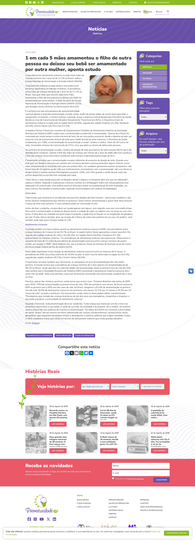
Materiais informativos (150, 85)
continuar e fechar (176, 533)
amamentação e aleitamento (39, 335)
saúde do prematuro (84, 335)
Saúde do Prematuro (91, 12)
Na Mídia (147, 78)
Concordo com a (129, 479)
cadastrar (161, 480)
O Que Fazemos (78, 2)
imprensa (117, 2)
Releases (147, 73)
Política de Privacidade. (135, 479)
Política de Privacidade (151, 510)
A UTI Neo (108, 12)
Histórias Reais (123, 12)
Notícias (148, 12)
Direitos (137, 12)
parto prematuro (63, 335)
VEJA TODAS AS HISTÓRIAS (152, 386)
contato (133, 2)
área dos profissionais (158, 2)
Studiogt (49, 527)
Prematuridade (69, 12)
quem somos (58, 2)
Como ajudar (99, 2)
